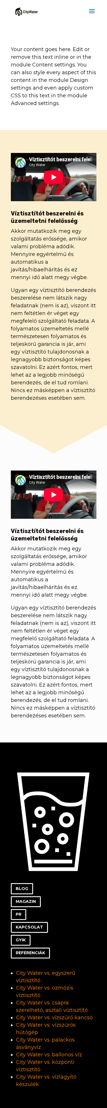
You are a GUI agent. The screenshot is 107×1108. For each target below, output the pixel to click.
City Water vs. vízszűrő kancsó (54, 1017)
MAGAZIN (26, 901)
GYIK (21, 939)
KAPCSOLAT (29, 927)
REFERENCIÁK (30, 952)
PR (18, 914)
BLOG (22, 888)
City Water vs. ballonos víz (49, 1055)
